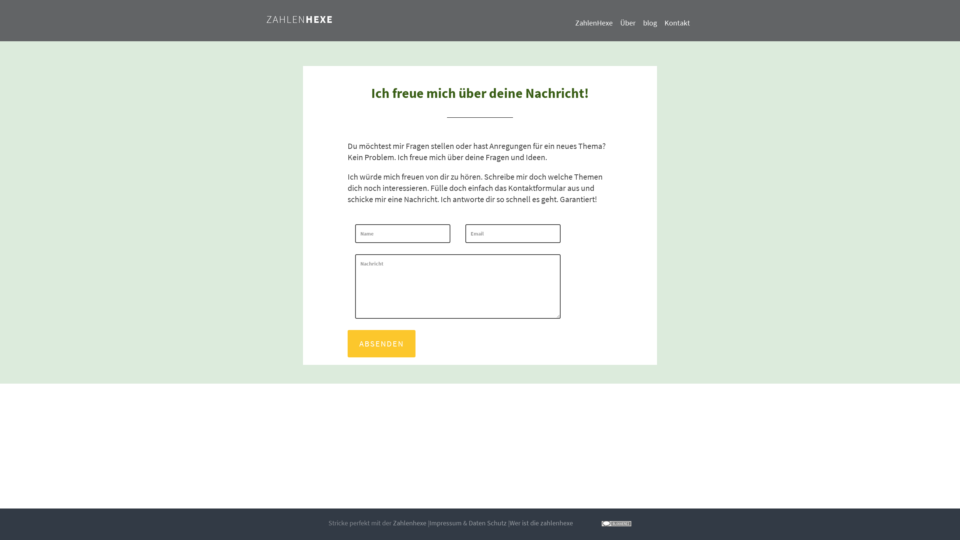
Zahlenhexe (409, 523)
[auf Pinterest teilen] (597, 523)
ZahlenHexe (594, 22)
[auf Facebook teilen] (577, 523)
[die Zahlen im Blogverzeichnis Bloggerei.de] (617, 523)
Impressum (445, 523)
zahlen (299, 19)
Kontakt (677, 22)
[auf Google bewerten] (590, 523)
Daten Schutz (488, 523)
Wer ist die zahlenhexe (541, 523)
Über (628, 22)
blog (650, 22)
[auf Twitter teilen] (583, 523)
